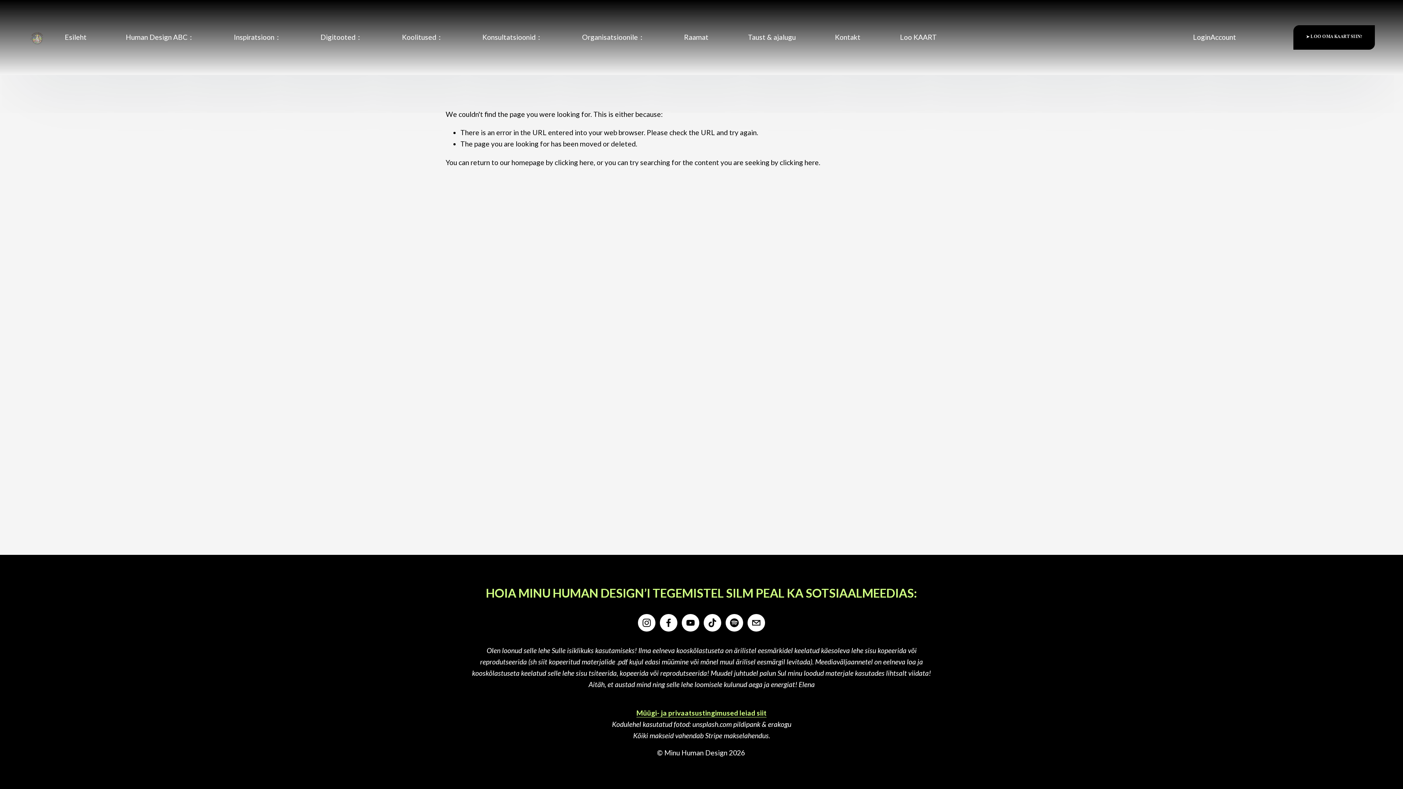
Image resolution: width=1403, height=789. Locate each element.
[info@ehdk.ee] (756, 623)
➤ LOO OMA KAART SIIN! (1334, 37)
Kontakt (847, 37)
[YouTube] (690, 623)
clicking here (574, 162)
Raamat (696, 37)
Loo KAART (918, 37)
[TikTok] (712, 623)
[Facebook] (668, 623)
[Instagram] (646, 623)
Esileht (76, 37)
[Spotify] (734, 623)
